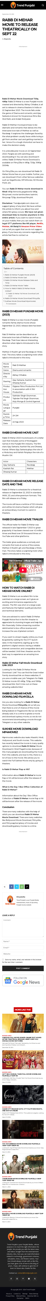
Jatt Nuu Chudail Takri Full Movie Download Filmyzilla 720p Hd (21, 1075)
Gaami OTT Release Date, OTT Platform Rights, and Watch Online (22, 1110)
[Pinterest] (23, 1279)
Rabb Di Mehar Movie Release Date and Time (21, 281)
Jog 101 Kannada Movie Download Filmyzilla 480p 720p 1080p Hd (21, 1144)
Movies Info (6, 1035)
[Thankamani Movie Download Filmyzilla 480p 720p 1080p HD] (23, 1164)
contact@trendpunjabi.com (27, 1273)
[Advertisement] (23, 71)
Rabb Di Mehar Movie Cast (16, 278)
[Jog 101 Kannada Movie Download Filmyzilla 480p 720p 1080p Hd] (23, 1129)
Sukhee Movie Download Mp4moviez (20, 301)
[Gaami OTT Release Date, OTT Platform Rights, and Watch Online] (23, 1094)
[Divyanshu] (10, 901)
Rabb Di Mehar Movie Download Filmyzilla (22, 298)
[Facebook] (11, 886)
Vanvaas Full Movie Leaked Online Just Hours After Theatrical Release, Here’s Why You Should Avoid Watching (21, 1039)
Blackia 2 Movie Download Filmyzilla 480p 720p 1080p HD (22, 1214)
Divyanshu (7, 39)
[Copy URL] (27, 886)
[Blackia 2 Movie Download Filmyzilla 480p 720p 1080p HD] (23, 1199)
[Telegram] (29, 1279)
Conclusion (12, 304)
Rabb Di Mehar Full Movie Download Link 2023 (23, 295)
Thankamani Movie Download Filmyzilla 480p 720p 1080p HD (21, 1179)
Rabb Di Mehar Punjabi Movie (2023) (20, 275)
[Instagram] (17, 1279)
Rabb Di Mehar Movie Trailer (16, 286)
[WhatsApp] (22, 886)
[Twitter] (16, 886)
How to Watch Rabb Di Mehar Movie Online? (20, 289)
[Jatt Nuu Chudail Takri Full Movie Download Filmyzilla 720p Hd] (23, 1059)
